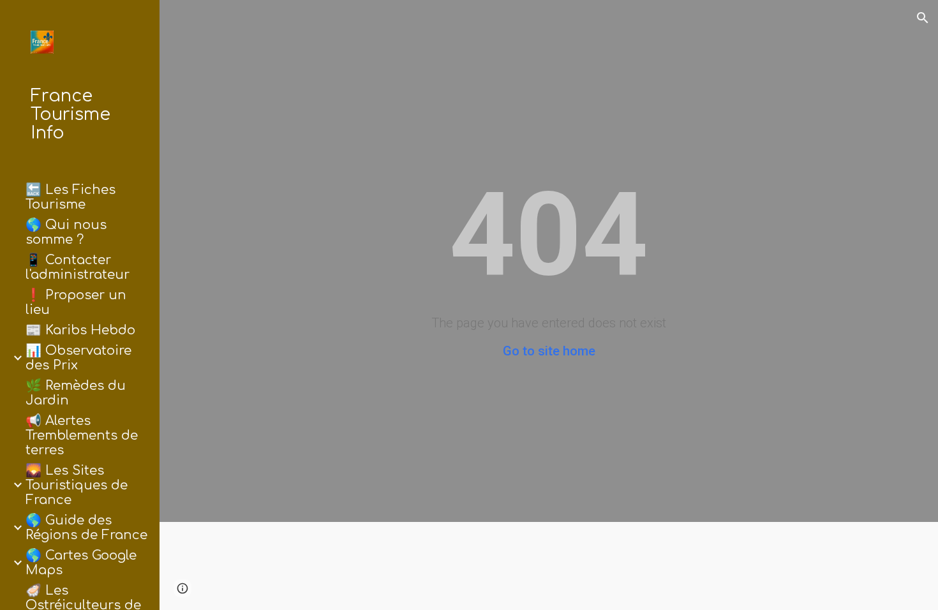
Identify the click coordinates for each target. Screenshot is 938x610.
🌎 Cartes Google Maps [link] (81, 562)
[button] (922, 18)
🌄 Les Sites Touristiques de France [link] (77, 485)
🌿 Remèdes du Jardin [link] (76, 393)
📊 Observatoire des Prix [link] (78, 358)
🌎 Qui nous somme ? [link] (66, 232)
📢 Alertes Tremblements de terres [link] (82, 435)
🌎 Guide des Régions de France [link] (86, 527)
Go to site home (549, 351)
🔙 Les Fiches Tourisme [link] (70, 197)
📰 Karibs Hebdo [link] (80, 330)
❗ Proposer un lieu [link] (76, 302)
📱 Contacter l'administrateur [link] (78, 267)
